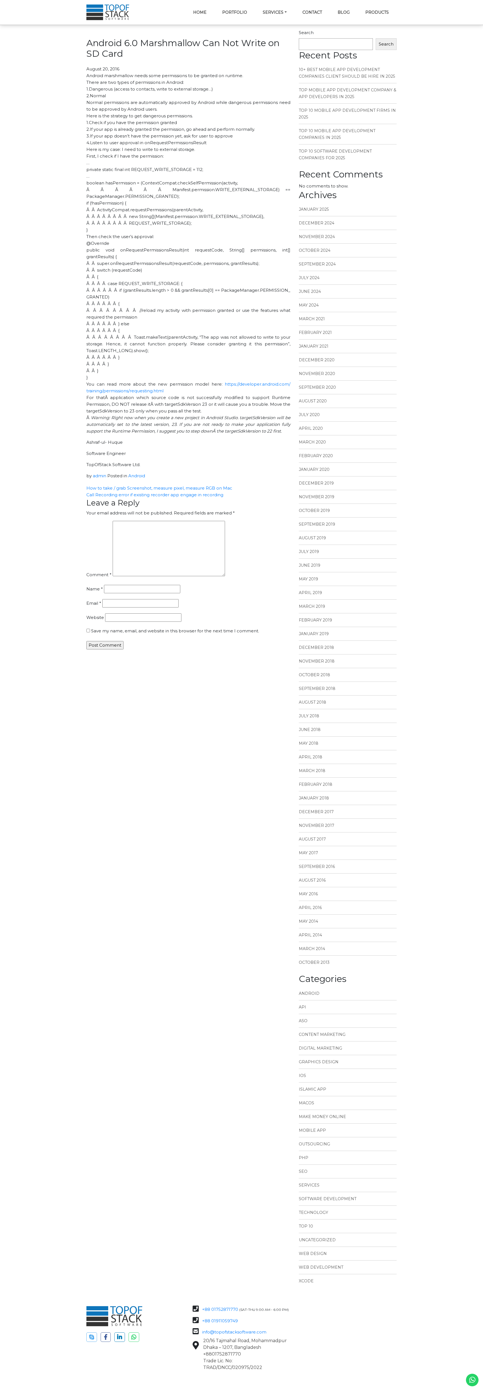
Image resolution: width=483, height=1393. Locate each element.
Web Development (321, 1267)
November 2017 (316, 825)
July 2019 (309, 551)
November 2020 (317, 373)
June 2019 (309, 565)
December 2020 (317, 359)
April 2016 (310, 907)
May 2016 (308, 893)
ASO (303, 1020)
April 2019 (310, 592)
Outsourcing (314, 1144)
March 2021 (312, 318)
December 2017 (316, 811)
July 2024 (309, 277)
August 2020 (313, 401)
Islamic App (312, 1089)
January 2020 (314, 469)
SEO (303, 1171)
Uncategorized (317, 1239)
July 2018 (309, 715)
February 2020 (316, 455)
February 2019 (315, 620)
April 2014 (310, 935)
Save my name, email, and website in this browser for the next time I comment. (175, 630)
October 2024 (314, 250)
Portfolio (234, 12)
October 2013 (314, 962)
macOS (306, 1102)
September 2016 (317, 866)
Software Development (327, 1198)
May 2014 (308, 921)
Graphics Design (318, 1061)
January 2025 (314, 209)
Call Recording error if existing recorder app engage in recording (154, 494)
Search (306, 32)
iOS (302, 1075)
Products (377, 12)
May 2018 (308, 743)
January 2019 (314, 633)
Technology (313, 1212)
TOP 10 (306, 1226)
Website (95, 617)
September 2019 (317, 524)
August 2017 (312, 839)
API (302, 1007)
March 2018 (312, 770)
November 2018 (317, 661)
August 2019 (312, 537)
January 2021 (313, 346)
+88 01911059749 (220, 1320)
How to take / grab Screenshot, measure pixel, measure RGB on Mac (159, 488)
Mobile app (312, 1130)
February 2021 (315, 332)
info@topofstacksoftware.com (234, 1332)
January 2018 (314, 798)
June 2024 (310, 291)
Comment (99, 574)
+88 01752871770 (220, 1309)
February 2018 (315, 784)
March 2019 (312, 606)
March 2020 (312, 442)
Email (93, 603)
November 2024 (317, 236)
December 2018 (316, 647)
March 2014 (312, 948)
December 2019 (316, 483)
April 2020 (311, 428)
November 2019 (316, 496)
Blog (344, 12)
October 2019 (314, 510)
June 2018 (310, 729)
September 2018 (317, 688)
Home (200, 12)
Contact (312, 12)
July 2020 (309, 414)
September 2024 (317, 264)
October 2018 (314, 674)
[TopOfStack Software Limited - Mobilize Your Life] (107, 12)
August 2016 (312, 880)
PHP (303, 1157)
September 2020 (317, 387)
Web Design (313, 1253)
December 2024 (316, 223)
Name (94, 589)
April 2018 (310, 757)
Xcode (306, 1280)
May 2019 (308, 579)
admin (99, 475)
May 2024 (309, 305)
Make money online (322, 1116)
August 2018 (312, 702)
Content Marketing (322, 1034)
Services (273, 12)
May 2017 (308, 852)
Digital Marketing (320, 1048)
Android (136, 475)
